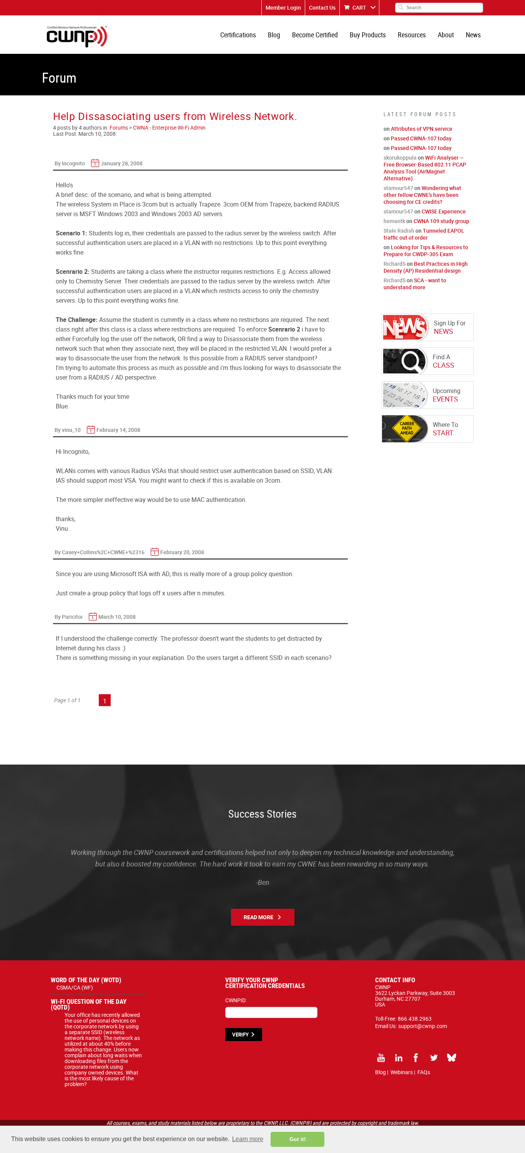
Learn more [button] (247, 1139)
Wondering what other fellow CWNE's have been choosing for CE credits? (422, 194)
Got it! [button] (297, 1139)
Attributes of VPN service (421, 128)
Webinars (401, 1072)
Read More (258, 917)
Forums (119, 127)
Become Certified (315, 34)
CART (359, 7)
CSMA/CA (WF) (74, 987)
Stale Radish (399, 230)
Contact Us (322, 7)
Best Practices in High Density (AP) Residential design (426, 267)
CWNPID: (236, 1000)
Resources (412, 34)
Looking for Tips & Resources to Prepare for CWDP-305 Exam (426, 250)
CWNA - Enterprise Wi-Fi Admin (169, 127)
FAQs (423, 1072)
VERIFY (240, 1034)
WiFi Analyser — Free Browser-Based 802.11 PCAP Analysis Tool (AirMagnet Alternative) (425, 168)
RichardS (394, 263)
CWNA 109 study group (441, 221)
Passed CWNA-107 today (421, 138)
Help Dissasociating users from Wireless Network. (175, 116)
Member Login (283, 7)
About (446, 34)
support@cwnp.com (422, 1026)
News (473, 34)
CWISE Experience (444, 211)
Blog (274, 34)
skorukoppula (400, 157)
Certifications (238, 34)
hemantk (394, 221)
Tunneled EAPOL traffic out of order (424, 234)
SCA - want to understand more (415, 284)
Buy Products (368, 34)
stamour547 (398, 188)
